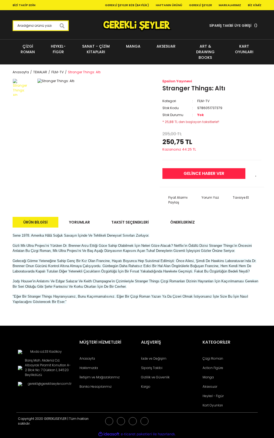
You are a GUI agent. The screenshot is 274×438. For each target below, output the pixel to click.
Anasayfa (87, 358)
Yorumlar (79, 222)
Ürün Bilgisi (35, 222)
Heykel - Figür (213, 396)
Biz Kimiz (254, 5)
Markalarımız (230, 5)
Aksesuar (210, 386)
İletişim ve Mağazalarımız (99, 377)
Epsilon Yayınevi (177, 81)
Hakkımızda (88, 368)
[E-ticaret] (136, 434)
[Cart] (255, 25)
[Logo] (136, 25)
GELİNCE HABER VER (204, 173)
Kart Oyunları (213, 405)
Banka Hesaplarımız (95, 386)
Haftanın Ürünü (169, 5)
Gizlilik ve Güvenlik (155, 377)
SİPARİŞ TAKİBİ (221, 25)
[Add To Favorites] (256, 173)
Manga (208, 377)
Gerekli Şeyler (200, 5)
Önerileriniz (182, 222)
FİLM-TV (203, 101)
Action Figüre (213, 368)
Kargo (145, 386)
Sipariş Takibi (151, 368)
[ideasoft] (109, 434)
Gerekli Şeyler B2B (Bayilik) (127, 5)
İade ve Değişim (153, 358)
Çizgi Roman (213, 358)
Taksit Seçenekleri (130, 222)
